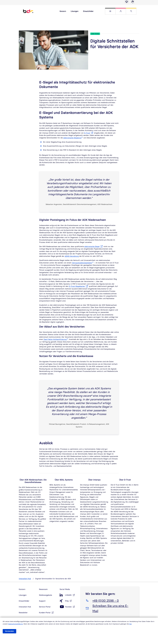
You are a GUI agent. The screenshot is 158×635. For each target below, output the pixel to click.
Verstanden (9, 631)
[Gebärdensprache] (132, 1)
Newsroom (43, 589)
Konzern (63, 11)
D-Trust (87, 133)
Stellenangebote (45, 595)
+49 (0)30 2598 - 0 (105, 600)
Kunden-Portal (44, 612)
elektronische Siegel (92, 246)
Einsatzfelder (88, 11)
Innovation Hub (25, 579)
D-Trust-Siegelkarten (77, 286)
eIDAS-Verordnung (72, 256)
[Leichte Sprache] (126, 1)
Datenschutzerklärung (15, 624)
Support (42, 601)
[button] (110, 11)
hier (130, 624)
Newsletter (23, 612)
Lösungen (74, 11)
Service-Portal (44, 607)
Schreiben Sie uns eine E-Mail (110, 608)
